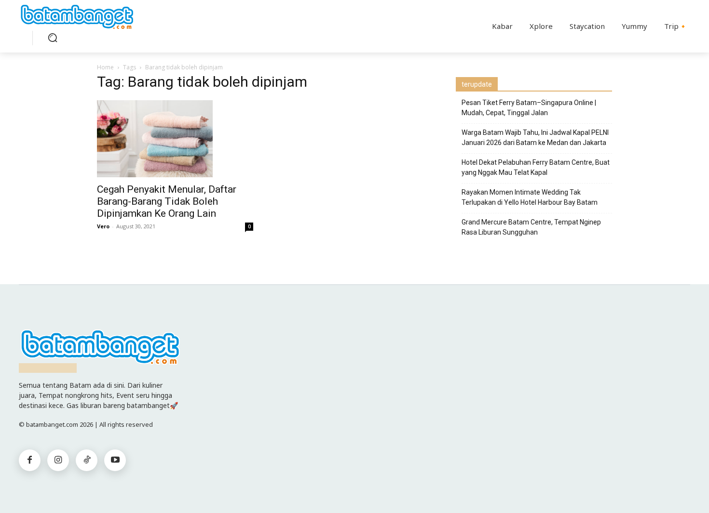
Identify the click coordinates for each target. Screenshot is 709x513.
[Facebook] (30, 460)
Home (105, 67)
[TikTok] (86, 460)
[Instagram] (58, 460)
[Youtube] (115, 460)
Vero (103, 226)
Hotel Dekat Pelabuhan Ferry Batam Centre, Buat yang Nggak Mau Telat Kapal (536, 167)
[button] (52, 37)
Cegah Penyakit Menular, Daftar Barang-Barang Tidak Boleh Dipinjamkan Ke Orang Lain (166, 201)
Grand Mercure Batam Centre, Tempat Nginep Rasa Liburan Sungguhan (531, 227)
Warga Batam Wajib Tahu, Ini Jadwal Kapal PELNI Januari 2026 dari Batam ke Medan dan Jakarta (535, 137)
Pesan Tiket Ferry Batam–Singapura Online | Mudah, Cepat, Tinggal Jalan (529, 108)
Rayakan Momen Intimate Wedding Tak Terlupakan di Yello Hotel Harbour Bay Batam (530, 197)
